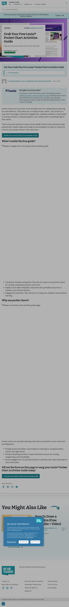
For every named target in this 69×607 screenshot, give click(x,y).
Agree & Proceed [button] (35, 542)
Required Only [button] (23, 542)
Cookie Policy (29, 537)
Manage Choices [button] (11, 542)
